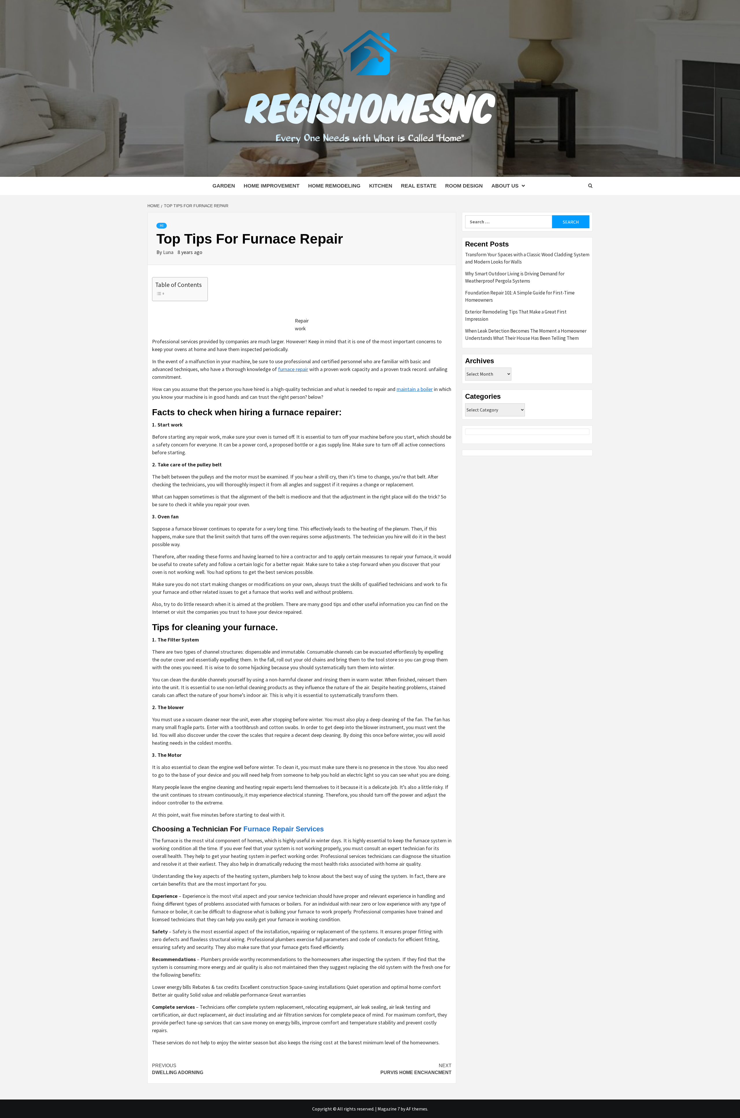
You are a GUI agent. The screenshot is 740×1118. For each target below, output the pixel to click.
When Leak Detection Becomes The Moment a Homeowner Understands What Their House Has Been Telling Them (526, 335)
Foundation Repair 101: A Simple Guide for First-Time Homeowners (520, 296)
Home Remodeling (334, 186)
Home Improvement (271, 186)
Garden (223, 186)
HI (161, 226)
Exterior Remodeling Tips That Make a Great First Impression (516, 315)
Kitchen (380, 186)
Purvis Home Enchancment (416, 1069)
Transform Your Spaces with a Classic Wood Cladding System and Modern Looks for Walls (527, 258)
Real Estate (418, 186)
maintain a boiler (415, 389)
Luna (169, 252)
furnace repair (293, 369)
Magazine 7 (389, 1109)
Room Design (464, 186)
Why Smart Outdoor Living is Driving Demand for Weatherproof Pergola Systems (515, 277)
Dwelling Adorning (177, 1069)
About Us (505, 186)
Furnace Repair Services (283, 829)
